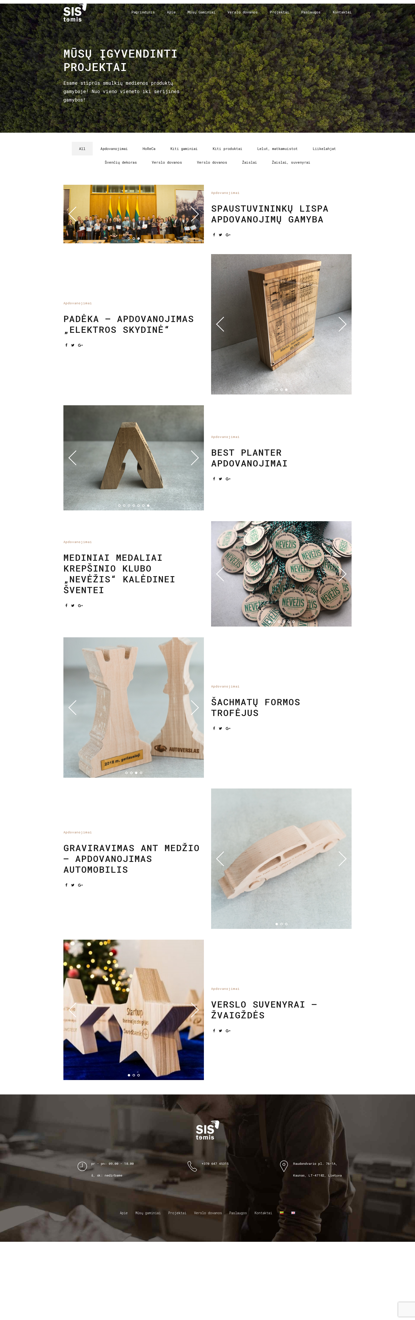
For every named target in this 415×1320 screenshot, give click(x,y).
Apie (171, 12)
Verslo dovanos (242, 12)
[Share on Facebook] (214, 241)
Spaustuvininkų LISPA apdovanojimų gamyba (270, 219)
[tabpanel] (133, 848)
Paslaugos (311, 12)
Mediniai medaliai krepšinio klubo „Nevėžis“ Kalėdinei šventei (119, 673)
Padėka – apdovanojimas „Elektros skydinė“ (128, 359)
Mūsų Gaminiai (201, 12)
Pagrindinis (143, 12)
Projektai (279, 12)
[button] (75, 219)
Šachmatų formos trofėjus (255, 847)
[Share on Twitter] (220, 241)
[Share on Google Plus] (228, 241)
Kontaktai (342, 12)
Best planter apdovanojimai (249, 516)
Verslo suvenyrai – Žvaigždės (264, 1150)
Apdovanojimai (225, 199)
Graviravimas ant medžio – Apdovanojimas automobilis (131, 998)
